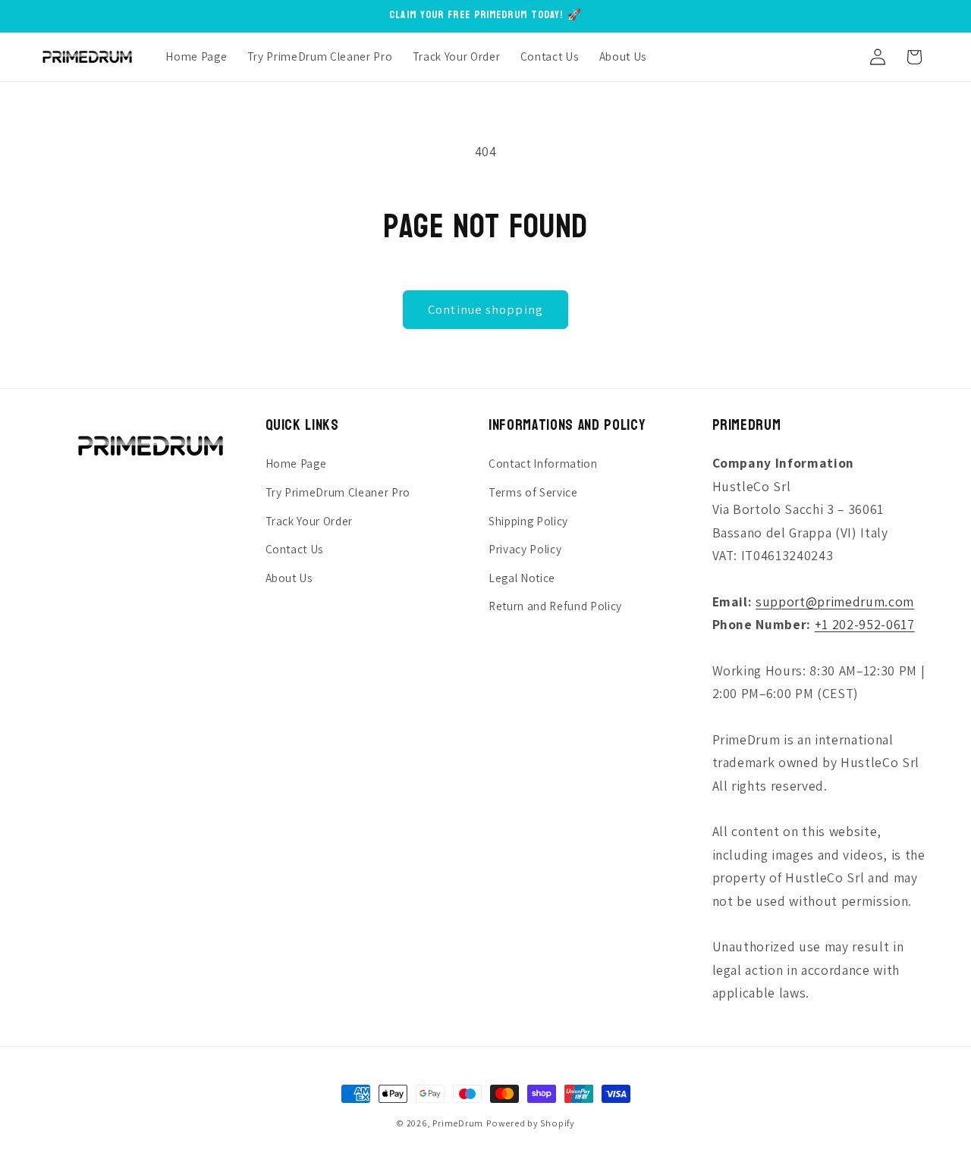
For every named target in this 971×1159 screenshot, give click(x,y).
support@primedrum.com (835, 601)
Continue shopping (485, 309)
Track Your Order (310, 520)
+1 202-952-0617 (865, 624)
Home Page (296, 463)
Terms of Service (533, 492)
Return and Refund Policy (555, 605)
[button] (840, 57)
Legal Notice (522, 577)
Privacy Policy (525, 548)
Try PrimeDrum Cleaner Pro (338, 492)
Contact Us (295, 548)
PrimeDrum (457, 1123)
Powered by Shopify (530, 1123)
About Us (289, 577)
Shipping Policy (528, 520)
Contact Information (543, 463)
